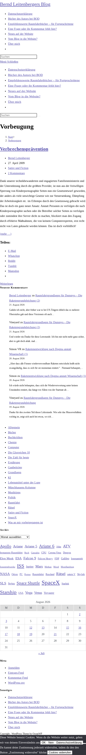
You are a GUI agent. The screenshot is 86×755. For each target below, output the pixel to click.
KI (9, 477)
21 (55, 634)
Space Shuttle (28, 583)
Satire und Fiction (18, 168)
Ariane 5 (31, 546)
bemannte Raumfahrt (11, 552)
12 (30, 627)
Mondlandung (67, 567)
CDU (43, 552)
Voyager (49, 592)
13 (43, 627)
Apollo (5, 546)
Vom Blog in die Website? (24, 96)
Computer (13, 447)
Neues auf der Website (22, 91)
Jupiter (30, 566)
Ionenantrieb (77, 558)
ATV (67, 546)
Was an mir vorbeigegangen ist (25, 522)
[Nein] (84, 743)
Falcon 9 (29, 558)
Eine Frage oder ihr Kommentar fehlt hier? (34, 85)
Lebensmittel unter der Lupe (24, 482)
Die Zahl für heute (18, 457)
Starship (8, 592)
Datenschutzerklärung (21, 69)
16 (79, 627)
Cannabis (35, 552)
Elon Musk (7, 558)
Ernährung (14, 462)
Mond (56, 567)
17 (6, 634)
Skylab (81, 574)
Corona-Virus (54, 552)
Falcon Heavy (45, 558)
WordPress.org (16, 682)
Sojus (11, 583)
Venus (38, 593)
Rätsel (11, 507)
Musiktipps (14, 492)
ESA (18, 558)
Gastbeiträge (15, 467)
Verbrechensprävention (24, 148)
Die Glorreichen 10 (19, 452)
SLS (3, 583)
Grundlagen (14, 472)
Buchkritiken (15, 437)
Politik (12, 497)
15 (67, 627)
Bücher (12, 432)
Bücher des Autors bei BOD (25, 75)
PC (21, 574)
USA (20, 593)
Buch (26, 552)
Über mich (14, 101)
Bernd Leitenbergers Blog (25, 4)
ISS (20, 566)
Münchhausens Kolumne (22, 487)
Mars (39, 566)
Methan (48, 567)
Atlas (58, 546)
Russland (50, 574)
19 (30, 634)
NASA (5, 574)
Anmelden (14, 667)
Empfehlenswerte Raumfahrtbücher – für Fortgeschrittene (44, 80)
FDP (57, 558)
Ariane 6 (46, 546)
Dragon (67, 552)
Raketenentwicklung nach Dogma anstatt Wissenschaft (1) (53, 376)
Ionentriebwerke (7, 567)
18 (18, 634)
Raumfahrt (14, 502)
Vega (28, 593)
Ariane (18, 546)
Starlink (65, 583)
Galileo (65, 558)
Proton (27, 574)
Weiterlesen (6, 283)
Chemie (12, 442)
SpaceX (12, 517)
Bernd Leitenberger (19, 158)
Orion (15, 574)
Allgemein (14, 427)
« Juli (41, 653)
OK (44, 742)
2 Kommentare (16, 173)
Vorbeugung (14, 140)
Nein (51, 742)
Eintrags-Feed (16, 672)
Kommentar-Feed (18, 677)
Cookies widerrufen (60, 752)
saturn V (71, 574)
